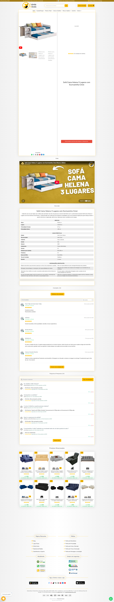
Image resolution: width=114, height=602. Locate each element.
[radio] (23, 468)
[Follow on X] (56, 583)
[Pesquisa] (66, 5)
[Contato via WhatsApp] (111, 599)
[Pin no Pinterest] (39, 154)
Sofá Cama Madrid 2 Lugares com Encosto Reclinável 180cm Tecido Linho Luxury (41, 471)
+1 (29, 468)
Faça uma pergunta (88, 379)
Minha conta (81, 5)
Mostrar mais (57, 440)
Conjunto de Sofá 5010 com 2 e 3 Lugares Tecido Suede (57, 500)
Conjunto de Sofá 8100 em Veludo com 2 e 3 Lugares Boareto (26, 500)
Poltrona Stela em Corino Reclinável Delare (72, 471)
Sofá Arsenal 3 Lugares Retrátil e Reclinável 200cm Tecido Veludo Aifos (26, 471)
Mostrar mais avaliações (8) (57, 367)
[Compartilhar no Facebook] (33, 154)
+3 (60, 468)
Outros (78, 10)
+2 (75, 496)
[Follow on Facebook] (49, 583)
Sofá (34, 10)
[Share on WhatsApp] (31, 154)
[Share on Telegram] (43, 154)
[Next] (54, 31)
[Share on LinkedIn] (41, 154)
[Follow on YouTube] (65, 583)
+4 (29, 496)
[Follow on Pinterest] (60, 583)
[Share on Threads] (37, 154)
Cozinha (73, 10)
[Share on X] (35, 154)
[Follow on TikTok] (53, 583)
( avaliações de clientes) (79, 53)
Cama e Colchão (57, 10)
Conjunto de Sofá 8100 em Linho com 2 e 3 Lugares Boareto (87, 500)
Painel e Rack (48, 10)
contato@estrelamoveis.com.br (70, 592)
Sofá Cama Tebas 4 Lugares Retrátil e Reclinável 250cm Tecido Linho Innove (57, 471)
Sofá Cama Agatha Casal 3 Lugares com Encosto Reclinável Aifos (72, 500)
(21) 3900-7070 (59, 592)
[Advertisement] (57, 283)
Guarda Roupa (40, 10)
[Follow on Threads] (58, 583)
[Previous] (21, 31)
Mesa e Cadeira (66, 10)
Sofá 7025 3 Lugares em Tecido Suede (41, 500)
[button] (91, 5)
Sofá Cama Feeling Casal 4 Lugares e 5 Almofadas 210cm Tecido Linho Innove (87, 471)
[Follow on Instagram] (51, 583)
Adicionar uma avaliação (57, 294)
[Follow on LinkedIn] (62, 583)
